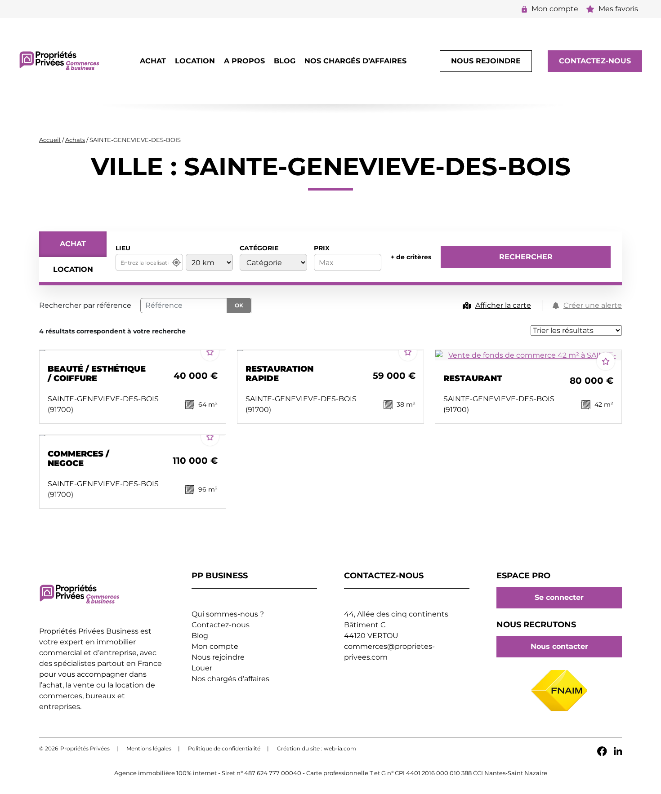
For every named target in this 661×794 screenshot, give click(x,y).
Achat (153, 61)
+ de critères (411, 257)
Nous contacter (559, 646)
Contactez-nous (595, 61)
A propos (244, 61)
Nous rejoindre (486, 61)
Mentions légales (148, 748)
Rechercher (526, 257)
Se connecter (559, 597)
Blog (284, 61)
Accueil (50, 139)
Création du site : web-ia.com (316, 748)
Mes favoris (618, 8)
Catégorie (259, 248)
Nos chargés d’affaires (355, 61)
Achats (75, 139)
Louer (202, 668)
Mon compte (554, 8)
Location (195, 61)
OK (239, 305)
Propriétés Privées (85, 748)
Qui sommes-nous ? (228, 614)
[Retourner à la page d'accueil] (59, 60)
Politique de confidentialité (224, 748)
